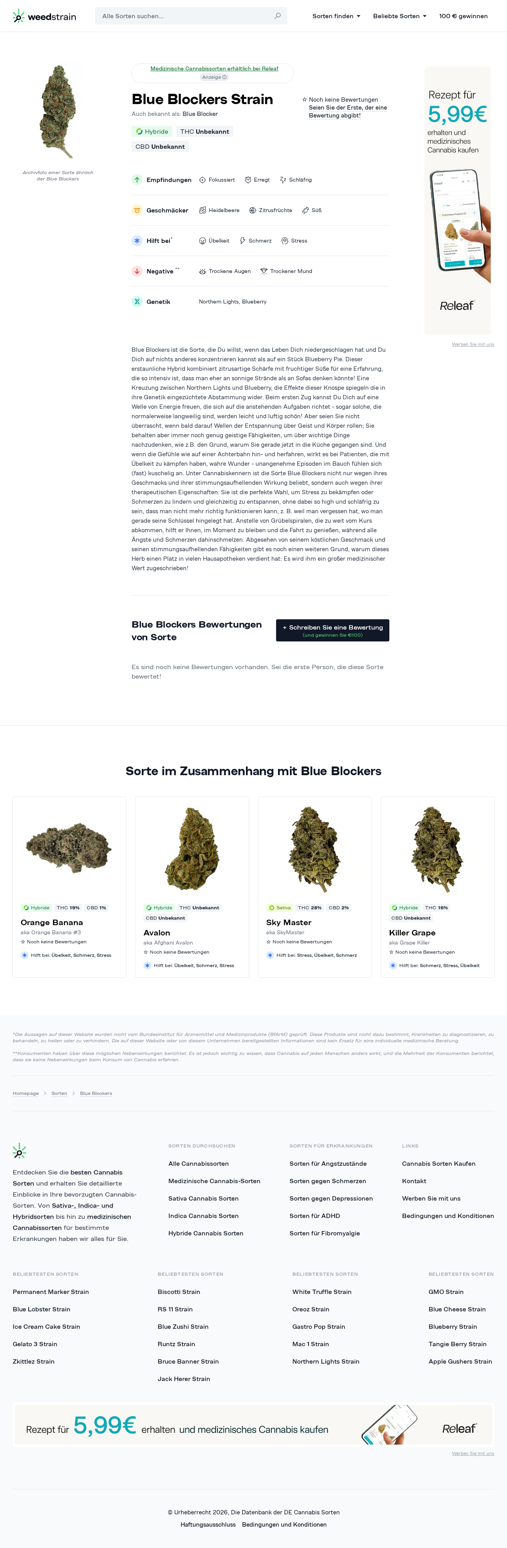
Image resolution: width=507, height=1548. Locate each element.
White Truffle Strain (322, 1291)
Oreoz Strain (311, 1309)
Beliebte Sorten (396, 15)
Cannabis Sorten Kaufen (439, 1163)
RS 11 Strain (175, 1309)
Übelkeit (219, 240)
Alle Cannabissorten (198, 1163)
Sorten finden (333, 15)
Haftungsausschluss (208, 1524)
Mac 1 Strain (310, 1343)
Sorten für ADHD (315, 1215)
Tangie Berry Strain (458, 1343)
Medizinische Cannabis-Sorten (214, 1180)
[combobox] (191, 16)
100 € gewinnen (463, 15)
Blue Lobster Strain (42, 1309)
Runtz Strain (176, 1343)
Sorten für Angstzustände (328, 1163)
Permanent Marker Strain (51, 1291)
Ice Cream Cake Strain (46, 1326)
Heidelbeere (224, 210)
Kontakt (414, 1180)
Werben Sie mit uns (473, 344)
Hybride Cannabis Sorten (206, 1233)
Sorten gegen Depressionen (331, 1198)
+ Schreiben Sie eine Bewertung (332, 630)
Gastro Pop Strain (318, 1326)
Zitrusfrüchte (275, 210)
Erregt (262, 179)
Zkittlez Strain (34, 1361)
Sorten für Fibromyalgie (325, 1233)
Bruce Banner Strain (188, 1361)
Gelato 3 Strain (35, 1343)
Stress (299, 240)
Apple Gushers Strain (460, 1361)
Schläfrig (300, 179)
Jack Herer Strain (184, 1378)
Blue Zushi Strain (183, 1326)
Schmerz (260, 240)
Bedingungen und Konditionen (448, 1215)
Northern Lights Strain (326, 1361)
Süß (317, 210)
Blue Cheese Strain (457, 1309)
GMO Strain (446, 1291)
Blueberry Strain (453, 1326)
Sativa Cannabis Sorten (203, 1198)
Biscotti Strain (179, 1291)
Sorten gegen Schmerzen (328, 1180)
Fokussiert (222, 179)
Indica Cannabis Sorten (203, 1215)
